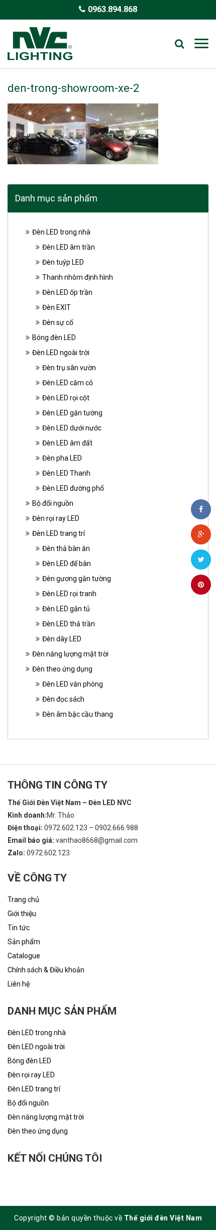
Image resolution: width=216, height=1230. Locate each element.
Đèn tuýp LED (63, 262)
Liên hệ (19, 984)
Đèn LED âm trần (68, 247)
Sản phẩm (24, 942)
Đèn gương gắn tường (76, 579)
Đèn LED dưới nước (71, 428)
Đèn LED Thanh (66, 473)
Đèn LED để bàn (66, 564)
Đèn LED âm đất (67, 443)
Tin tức (19, 928)
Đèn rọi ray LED (55, 518)
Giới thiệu (22, 914)
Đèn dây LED (61, 639)
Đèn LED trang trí (58, 533)
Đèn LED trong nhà (61, 232)
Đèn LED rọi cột (65, 398)
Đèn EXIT (56, 307)
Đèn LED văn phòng (72, 684)
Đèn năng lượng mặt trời (70, 654)
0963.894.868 (112, 9)
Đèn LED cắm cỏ (67, 383)
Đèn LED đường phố (73, 488)
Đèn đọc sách (63, 699)
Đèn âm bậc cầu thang (77, 714)
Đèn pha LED (62, 458)
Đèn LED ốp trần (67, 292)
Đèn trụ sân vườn (69, 368)
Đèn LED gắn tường (72, 413)
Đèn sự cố (57, 322)
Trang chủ (23, 900)
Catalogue (24, 956)
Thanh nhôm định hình (77, 277)
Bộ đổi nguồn (52, 503)
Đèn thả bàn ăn (66, 548)
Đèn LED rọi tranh (69, 594)
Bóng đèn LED (54, 337)
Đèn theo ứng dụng (62, 669)
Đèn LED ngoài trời (60, 353)
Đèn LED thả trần (68, 624)
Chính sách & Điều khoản (46, 970)
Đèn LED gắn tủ (66, 609)
